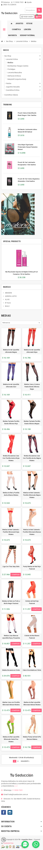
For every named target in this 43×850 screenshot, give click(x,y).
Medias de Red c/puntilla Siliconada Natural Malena (32, 704)
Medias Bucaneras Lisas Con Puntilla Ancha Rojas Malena (11, 458)
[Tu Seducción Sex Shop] (9, 13)
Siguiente (25, 761)
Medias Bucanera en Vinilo (11, 670)
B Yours (8, 303)
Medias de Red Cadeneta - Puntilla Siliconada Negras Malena (32, 495)
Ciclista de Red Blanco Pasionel (31, 637)
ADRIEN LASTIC (11, 296)
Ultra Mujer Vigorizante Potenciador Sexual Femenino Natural (28, 147)
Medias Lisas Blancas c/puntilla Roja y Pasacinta (11, 637)
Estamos (5, 2)
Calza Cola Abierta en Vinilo (32, 670)
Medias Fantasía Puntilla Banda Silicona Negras (32, 422)
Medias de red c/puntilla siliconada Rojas (32, 351)
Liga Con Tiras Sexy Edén (11, 566)
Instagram (10, 812)
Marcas (7, 287)
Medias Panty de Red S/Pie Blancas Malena (32, 738)
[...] (16, 786)
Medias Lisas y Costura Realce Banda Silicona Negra (32, 387)
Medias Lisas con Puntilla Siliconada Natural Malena (11, 704)
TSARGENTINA (8, 843)
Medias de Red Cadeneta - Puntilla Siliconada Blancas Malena (32, 532)
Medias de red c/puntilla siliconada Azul (11, 386)
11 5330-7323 (18, 2)
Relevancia (6, 323)
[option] (21, 262)
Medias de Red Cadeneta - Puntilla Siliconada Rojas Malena (11, 532)
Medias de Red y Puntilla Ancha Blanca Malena (11, 494)
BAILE (7, 306)
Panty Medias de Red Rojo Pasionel (32, 568)
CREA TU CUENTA (9, 5)
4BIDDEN (8, 293)
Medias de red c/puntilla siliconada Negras (11, 351)
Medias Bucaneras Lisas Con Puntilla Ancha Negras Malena (32, 458)
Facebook (3, 812)
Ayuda (29, 2)
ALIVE (7, 299)
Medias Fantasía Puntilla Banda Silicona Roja (11, 422)
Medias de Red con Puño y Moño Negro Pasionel (11, 602)
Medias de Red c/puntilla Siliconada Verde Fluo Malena (11, 739)
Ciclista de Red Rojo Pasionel (32, 602)
